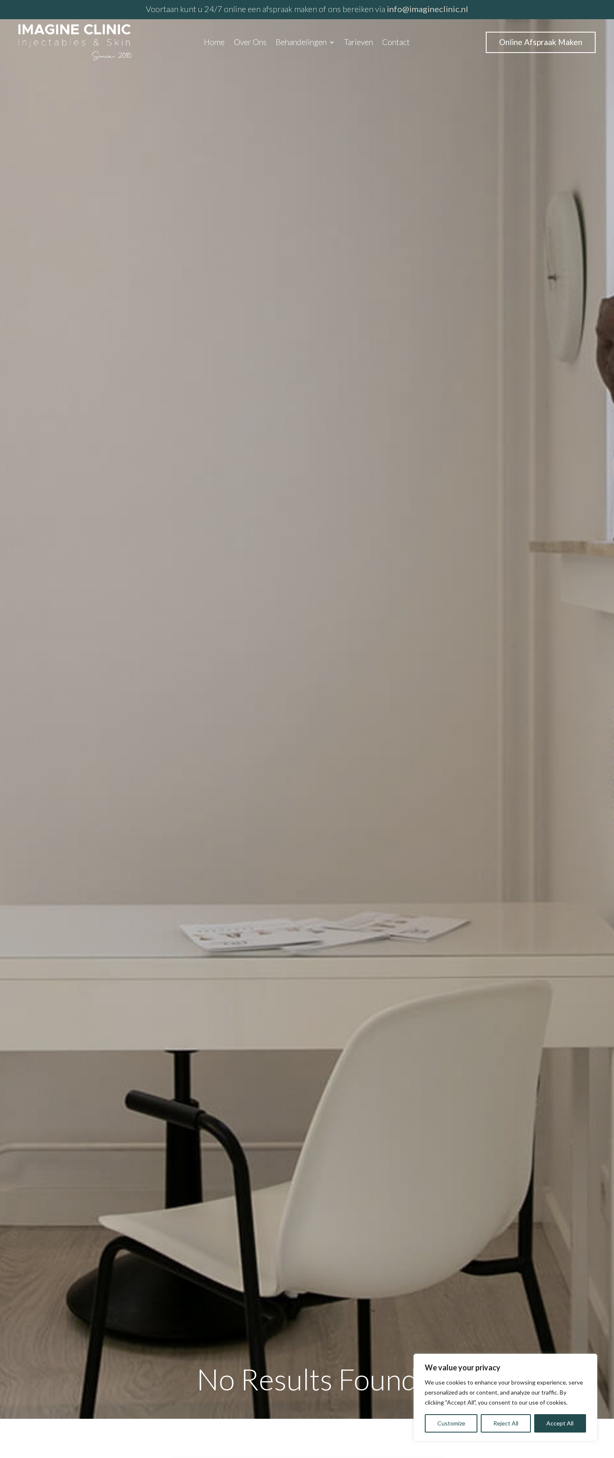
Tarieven (358, 43)
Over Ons (250, 43)
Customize (451, 1423)
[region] (505, 1397)
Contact (396, 43)
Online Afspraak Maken (540, 42)
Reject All (505, 1423)
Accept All (559, 1423)
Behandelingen (301, 43)
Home (214, 43)
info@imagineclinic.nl (427, 9)
